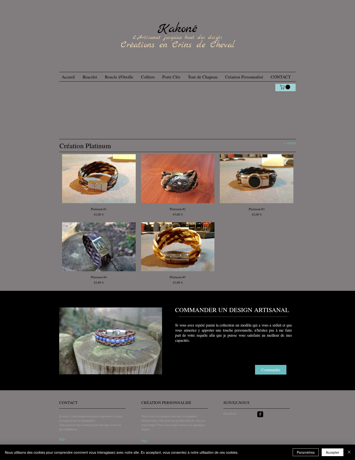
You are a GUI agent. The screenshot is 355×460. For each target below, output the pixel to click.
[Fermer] (349, 452)
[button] (110, 340)
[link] (285, 87)
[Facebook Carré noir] (260, 414)
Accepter (332, 452)
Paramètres (306, 452)
